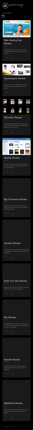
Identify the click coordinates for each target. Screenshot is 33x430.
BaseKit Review (12, 359)
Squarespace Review (14, 78)
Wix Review (10, 317)
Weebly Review (11, 157)
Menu (3, 15)
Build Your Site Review (15, 280)
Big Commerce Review (15, 199)
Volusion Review (12, 243)
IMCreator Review (13, 117)
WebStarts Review (13, 403)
